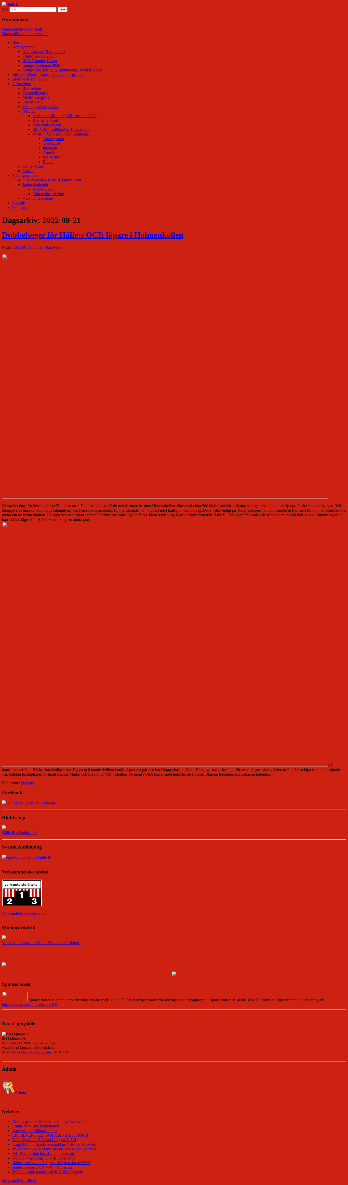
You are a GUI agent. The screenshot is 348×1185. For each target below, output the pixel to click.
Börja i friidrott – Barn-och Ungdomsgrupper (48, 74)
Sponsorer (20, 207)
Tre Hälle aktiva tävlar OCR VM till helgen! (47, 1172)
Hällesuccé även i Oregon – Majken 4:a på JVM (51, 1163)
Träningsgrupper (25, 175)
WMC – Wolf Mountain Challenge (61, 134)
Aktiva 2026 (43, 189)
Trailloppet (51, 143)
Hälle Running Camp (39, 61)
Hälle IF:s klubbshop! (19, 832)
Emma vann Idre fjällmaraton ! (36, 1126)
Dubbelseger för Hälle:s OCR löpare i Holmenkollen (92, 234)
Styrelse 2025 (33, 102)
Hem (16, 42)
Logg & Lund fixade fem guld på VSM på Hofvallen (55, 1144)
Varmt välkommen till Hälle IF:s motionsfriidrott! (41, 942)
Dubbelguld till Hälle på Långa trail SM (44, 1140)
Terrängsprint (53, 139)
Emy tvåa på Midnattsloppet (34, 1130)
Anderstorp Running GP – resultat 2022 (65, 116)
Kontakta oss (32, 166)
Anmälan (50, 152)
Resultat (28, 111)
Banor (48, 161)
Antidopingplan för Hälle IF (28, 857)
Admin (20, 1092)
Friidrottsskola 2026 (38, 56)
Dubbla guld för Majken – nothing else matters (49, 1121)
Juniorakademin (35, 184)
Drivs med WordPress (19, 1180)
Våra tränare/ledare (37, 198)
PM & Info (51, 157)
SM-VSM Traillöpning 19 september (62, 129)
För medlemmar (35, 93)
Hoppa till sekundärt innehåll (25, 34)
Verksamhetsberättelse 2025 (24, 913)
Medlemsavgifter (35, 97)
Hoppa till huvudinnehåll (22, 29)
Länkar (28, 171)
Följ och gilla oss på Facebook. (31, 803)
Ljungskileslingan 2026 (41, 65)
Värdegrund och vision (40, 106)
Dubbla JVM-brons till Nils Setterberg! (43, 1158)
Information (21, 84)
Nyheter (27, 783)
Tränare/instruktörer (48, 194)
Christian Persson (51, 247)
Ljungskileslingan (47, 125)
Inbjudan (50, 148)
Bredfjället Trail (45, 120)
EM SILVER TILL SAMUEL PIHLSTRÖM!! (50, 1135)
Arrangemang (23, 47)
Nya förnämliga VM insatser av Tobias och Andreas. (54, 1149)
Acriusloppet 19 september (43, 51)
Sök (5, 9)
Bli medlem (31, 88)
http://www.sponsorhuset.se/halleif (29, 1004)
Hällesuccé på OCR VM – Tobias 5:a (42, 1167)
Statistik (18, 203)
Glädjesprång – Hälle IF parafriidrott (51, 180)
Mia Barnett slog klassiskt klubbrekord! (43, 1153)
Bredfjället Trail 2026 (29, 79)
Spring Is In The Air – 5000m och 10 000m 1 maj (62, 70)
